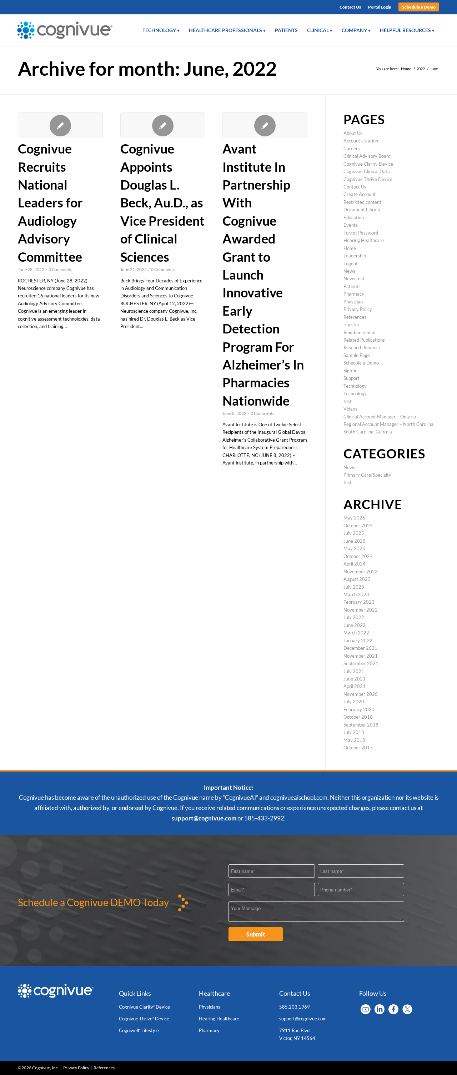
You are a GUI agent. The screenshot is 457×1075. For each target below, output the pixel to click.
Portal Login (379, 7)
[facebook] (393, 1008)
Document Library (362, 209)
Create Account (359, 194)
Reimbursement (359, 332)
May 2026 (354, 518)
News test (354, 278)
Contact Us (350, 7)
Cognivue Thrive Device (367, 179)
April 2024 (354, 564)
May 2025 (354, 548)
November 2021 (360, 656)
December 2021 (360, 648)
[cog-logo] (67, 30)
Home (349, 248)
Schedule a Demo (419, 7)
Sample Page (356, 355)
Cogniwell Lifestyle (139, 1030)
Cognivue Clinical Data (366, 171)
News (349, 271)
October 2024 (358, 556)
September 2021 (360, 663)
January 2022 (357, 640)
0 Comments (60, 269)
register (351, 324)
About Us (352, 133)
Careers (351, 148)
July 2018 (353, 732)
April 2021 (354, 686)
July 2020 (353, 701)
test (347, 401)
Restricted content (362, 202)
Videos (350, 409)
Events (350, 225)
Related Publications (364, 340)
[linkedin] (379, 1008)
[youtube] (365, 1008)
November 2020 (360, 694)
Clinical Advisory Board (367, 156)
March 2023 (356, 594)
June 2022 (354, 625)
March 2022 (356, 633)
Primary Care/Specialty (367, 475)
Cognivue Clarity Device (368, 164)
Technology (355, 386)
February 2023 (359, 602)
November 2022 (360, 610)
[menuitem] (350, 7)
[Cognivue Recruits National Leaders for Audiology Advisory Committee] (60, 124)
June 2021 (354, 679)
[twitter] (407, 1008)
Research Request (361, 347)
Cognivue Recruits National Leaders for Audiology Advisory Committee (50, 202)
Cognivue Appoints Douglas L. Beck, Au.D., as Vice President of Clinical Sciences (162, 202)
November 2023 (360, 571)
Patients (352, 286)
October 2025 (358, 525)
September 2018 (360, 725)
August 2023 (357, 579)
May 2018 (354, 740)
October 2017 (358, 747)
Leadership (354, 255)
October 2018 (358, 717)
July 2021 (353, 671)
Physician (353, 302)
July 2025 (353, 533)
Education (353, 217)
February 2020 (359, 709)
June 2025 (354, 541)
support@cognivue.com (204, 818)
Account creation (360, 141)
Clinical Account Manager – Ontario (379, 417)
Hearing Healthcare (363, 240)
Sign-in (350, 370)
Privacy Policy (357, 309)
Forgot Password (360, 233)
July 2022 (353, 617)
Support (351, 378)
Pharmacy (353, 294)
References (354, 317)
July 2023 (353, 587)
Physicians (209, 1007)
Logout (350, 263)
